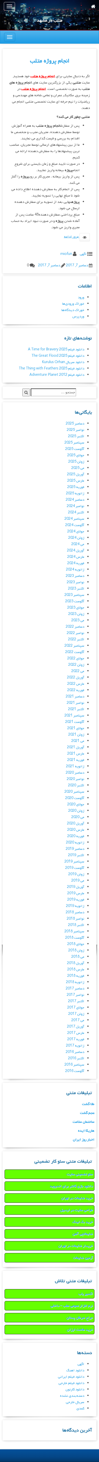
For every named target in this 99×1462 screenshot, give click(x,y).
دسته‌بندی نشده (72, 1396)
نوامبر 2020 (75, 779)
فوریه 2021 (75, 760)
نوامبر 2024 (75, 506)
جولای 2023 (75, 608)
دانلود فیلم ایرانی (71, 1377)
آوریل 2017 (75, 1027)
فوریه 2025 (75, 487)
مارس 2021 (75, 754)
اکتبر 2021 (76, 709)
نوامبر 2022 (75, 633)
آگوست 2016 (74, 1071)
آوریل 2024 (75, 551)
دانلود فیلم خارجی (71, 1383)
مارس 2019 (75, 893)
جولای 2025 (75, 455)
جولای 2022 (75, 658)
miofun (66, 254)
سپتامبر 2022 (74, 646)
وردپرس (78, 316)
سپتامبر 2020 (74, 792)
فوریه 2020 (75, 836)
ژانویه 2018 (75, 982)
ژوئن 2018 (76, 950)
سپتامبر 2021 (74, 716)
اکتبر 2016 (76, 1058)
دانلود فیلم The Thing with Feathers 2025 (51, 368)
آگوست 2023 (74, 601)
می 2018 (77, 957)
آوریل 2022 (75, 677)
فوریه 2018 (75, 976)
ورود (81, 297)
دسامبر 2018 (75, 912)
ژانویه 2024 (75, 570)
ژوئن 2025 (76, 462)
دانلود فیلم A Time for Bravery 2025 (56, 349)
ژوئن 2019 (76, 874)
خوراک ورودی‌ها (73, 304)
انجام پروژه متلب (49, 61)
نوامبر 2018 (75, 919)
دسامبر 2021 (75, 697)
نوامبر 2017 (75, 995)
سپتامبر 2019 (74, 862)
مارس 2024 (75, 557)
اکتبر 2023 (76, 589)
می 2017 (77, 1020)
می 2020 (77, 817)
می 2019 (77, 881)
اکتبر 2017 (76, 1001)
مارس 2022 (75, 684)
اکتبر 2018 (76, 925)
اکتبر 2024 (76, 512)
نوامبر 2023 (75, 582)
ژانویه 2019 (75, 906)
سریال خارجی (75, 1402)
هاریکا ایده (86, 1131)
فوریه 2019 (75, 900)
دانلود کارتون (74, 1389)
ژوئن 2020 (76, 811)
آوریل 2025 (75, 474)
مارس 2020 (75, 830)
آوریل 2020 (75, 823)
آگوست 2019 (74, 868)
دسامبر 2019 (75, 849)
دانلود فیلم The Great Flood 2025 (57, 356)
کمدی (80, 1408)
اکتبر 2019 (76, 855)
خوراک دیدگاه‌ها (72, 310)
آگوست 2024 (74, 525)
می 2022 (77, 671)
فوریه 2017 (75, 1039)
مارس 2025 (75, 481)
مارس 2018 (75, 969)
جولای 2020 (75, 804)
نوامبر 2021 (75, 703)
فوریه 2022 (75, 690)
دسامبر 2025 (75, 424)
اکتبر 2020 (76, 785)
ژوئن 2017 (76, 1014)
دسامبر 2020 (75, 773)
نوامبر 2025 (75, 430)
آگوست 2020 (74, 798)
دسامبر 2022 (75, 627)
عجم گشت (87, 1113)
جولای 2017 (75, 1008)
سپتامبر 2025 (74, 443)
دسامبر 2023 (75, 576)
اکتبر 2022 (76, 639)
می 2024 (77, 544)
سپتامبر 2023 (74, 595)
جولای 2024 (75, 531)
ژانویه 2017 (75, 1046)
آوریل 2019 (75, 887)
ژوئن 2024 (76, 538)
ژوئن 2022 (76, 665)
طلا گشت (88, 1104)
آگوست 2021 (74, 722)
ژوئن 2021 (76, 735)
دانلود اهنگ (75, 1370)
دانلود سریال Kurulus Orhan (63, 362)
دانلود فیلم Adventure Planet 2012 (56, 375)
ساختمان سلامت (83, 1122)
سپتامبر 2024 (74, 519)
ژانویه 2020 (75, 843)
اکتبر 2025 (76, 436)
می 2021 (77, 741)
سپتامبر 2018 (74, 931)
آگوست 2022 (74, 652)
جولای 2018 (75, 944)
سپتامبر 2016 (74, 1065)
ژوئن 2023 (76, 614)
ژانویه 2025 (75, 493)
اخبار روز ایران (83, 1140)
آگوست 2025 (74, 449)
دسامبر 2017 (75, 989)
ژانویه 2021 (75, 766)
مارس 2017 (75, 1033)
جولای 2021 (75, 728)
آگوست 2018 (74, 938)
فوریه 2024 (75, 563)
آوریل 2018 (75, 963)
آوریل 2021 (75, 747)
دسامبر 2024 (75, 500)
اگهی (83, 254)
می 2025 (77, 468)
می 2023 (77, 620)
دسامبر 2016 (75, 1052)
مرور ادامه (71, 237)
